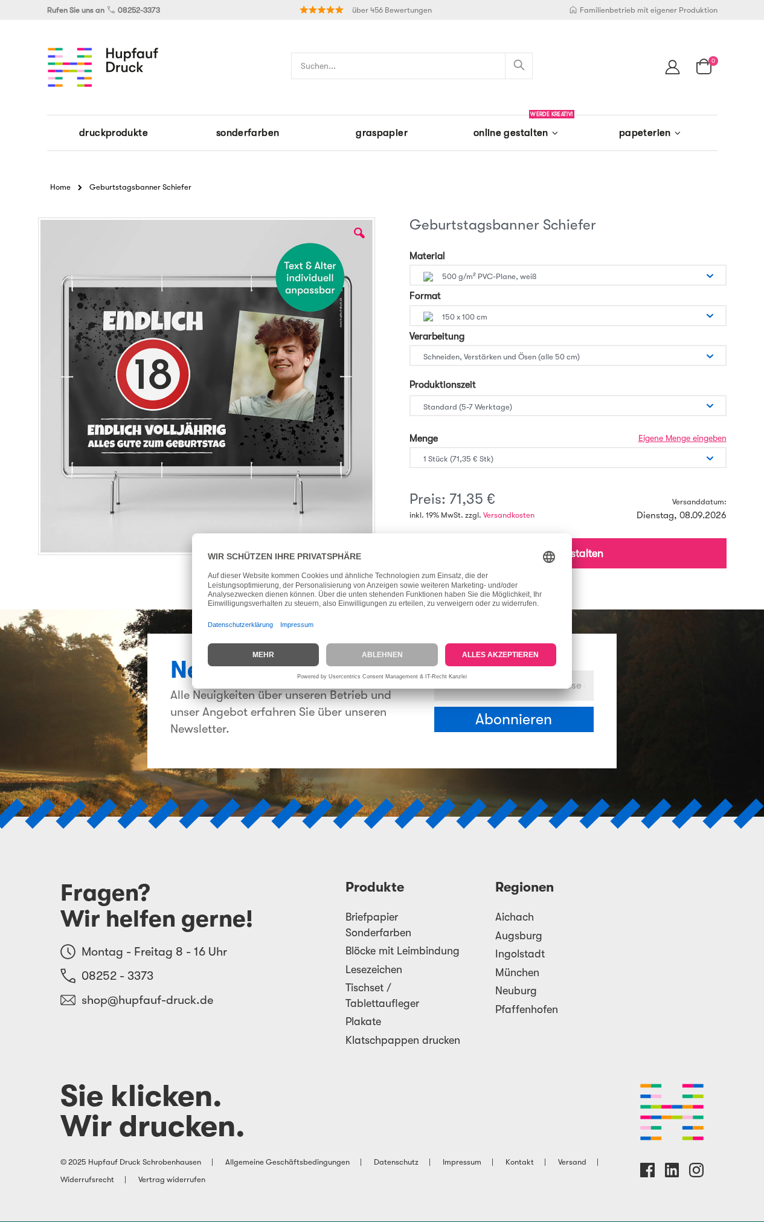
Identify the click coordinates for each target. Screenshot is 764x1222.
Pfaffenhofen (526, 1009)
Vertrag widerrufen (171, 1179)
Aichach (514, 917)
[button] (359, 242)
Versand (572, 1161)
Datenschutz (396, 1161)
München (517, 972)
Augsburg (518, 936)
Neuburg (516, 991)
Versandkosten (508, 514)
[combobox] (412, 66)
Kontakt (520, 1161)
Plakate (363, 1021)
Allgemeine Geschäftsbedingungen (287, 1161)
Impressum (462, 1161)
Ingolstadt (520, 954)
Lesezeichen (373, 969)
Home (60, 186)
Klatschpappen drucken (402, 1040)
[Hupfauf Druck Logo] (103, 67)
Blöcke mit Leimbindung (402, 951)
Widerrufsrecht (87, 1179)
